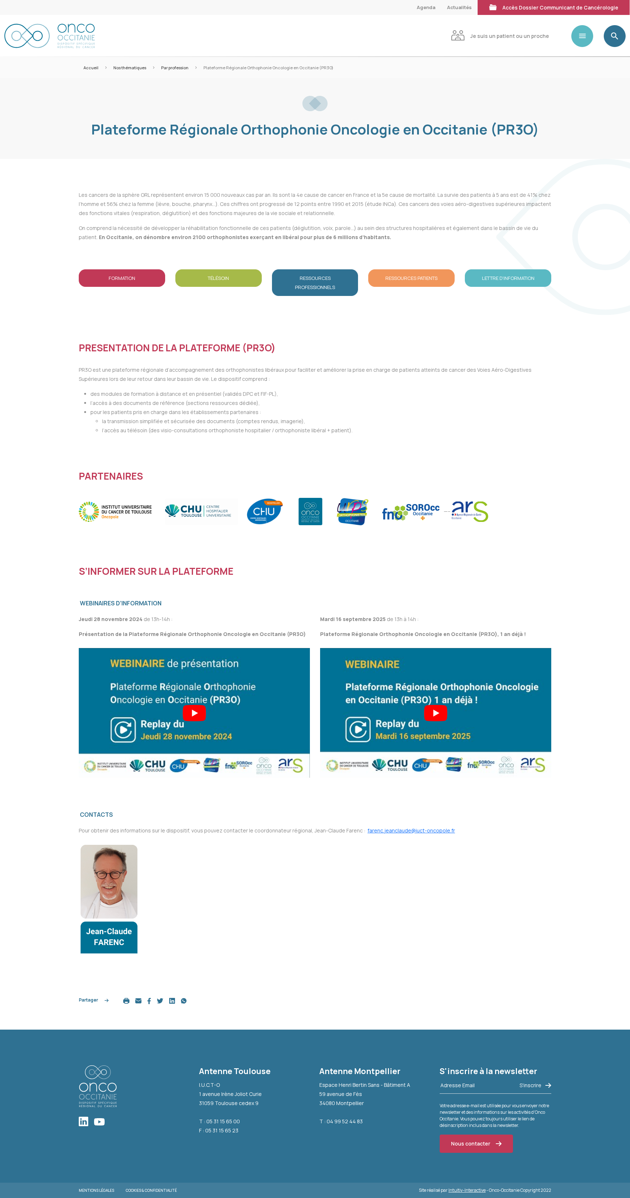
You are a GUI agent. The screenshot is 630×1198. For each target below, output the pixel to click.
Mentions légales (96, 1190)
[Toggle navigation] (585, 36)
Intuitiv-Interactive (467, 1190)
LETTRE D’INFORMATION (508, 278)
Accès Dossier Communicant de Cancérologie (560, 7)
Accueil (90, 67)
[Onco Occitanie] (49, 36)
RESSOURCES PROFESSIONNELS (315, 282)
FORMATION (122, 278)
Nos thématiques (129, 67)
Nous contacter (470, 1143)
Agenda (426, 7)
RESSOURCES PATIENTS (411, 278)
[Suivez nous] (86, 1122)
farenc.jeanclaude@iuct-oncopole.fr (411, 830)
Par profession (174, 67)
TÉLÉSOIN (218, 278)
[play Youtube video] (194, 713)
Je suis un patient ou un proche (509, 35)
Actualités (459, 7)
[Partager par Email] (138, 1000)
